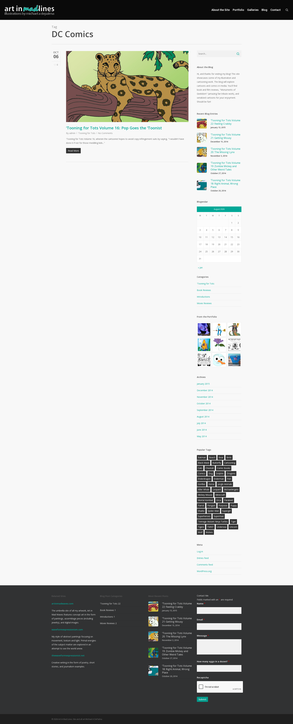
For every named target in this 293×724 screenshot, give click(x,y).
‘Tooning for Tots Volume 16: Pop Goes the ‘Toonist (114, 128)
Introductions (203, 296)
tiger (233, 521)
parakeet (228, 500)
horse (211, 484)
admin (72, 133)
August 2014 (203, 416)
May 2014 (202, 436)
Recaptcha (203, 677)
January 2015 (203, 383)
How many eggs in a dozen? (213, 661)
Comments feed (205, 564)
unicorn (233, 526)
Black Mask (203, 462)
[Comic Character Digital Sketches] (219, 329)
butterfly (216, 462)
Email (201, 619)
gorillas (201, 484)
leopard (217, 489)
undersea (221, 526)
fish (229, 478)
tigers (201, 526)
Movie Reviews (204, 303)
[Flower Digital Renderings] (219, 345)
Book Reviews (204, 290)
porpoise (223, 505)
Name (201, 603)
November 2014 (205, 396)
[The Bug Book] (204, 360)
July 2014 (201, 423)
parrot (201, 505)
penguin (211, 505)
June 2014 (202, 429)
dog (210, 473)
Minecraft (220, 494)
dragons (231, 473)
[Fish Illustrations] (204, 345)
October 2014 (203, 403)
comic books (223, 468)
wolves (209, 532)
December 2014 (205, 390)
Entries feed (203, 558)
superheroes (204, 516)
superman (219, 516)
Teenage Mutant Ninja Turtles (213, 521)
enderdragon (204, 478)
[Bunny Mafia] (234, 360)
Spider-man (213, 510)
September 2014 (205, 410)
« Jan (200, 267)
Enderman (219, 478)
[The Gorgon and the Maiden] (234, 329)
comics (201, 473)
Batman (202, 457)
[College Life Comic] (234, 345)
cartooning (229, 462)
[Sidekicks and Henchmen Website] (204, 329)
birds (229, 457)
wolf (200, 532)
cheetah (210, 468)
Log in (200, 551)
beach (212, 457)
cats (200, 468)
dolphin (220, 473)
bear (221, 457)
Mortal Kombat (205, 500)
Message (203, 635)
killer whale (203, 489)
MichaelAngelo (231, 489)
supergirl (226, 510)
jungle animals (225, 484)
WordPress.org (204, 571)
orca (218, 500)
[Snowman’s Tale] (219, 360)
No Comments (105, 133)
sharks (201, 510)
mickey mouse (205, 494)
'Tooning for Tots (86, 133)
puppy (234, 505)
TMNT (210, 526)
